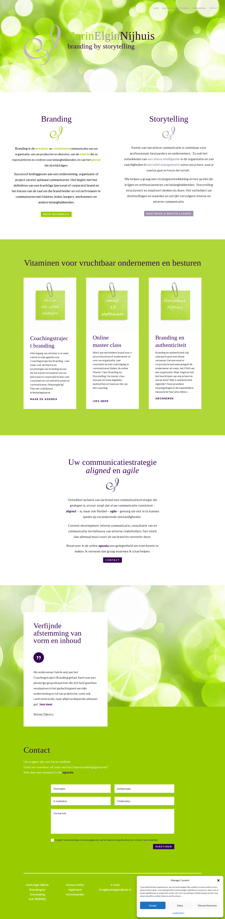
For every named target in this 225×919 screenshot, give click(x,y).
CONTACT (214, 8)
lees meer (101, 401)
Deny (180, 905)
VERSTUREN (163, 846)
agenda (103, 546)
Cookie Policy (178, 913)
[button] (218, 880)
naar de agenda (43, 399)
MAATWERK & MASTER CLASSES (175, 8)
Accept (153, 905)
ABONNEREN (164, 398)
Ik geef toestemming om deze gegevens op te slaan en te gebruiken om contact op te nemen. (106, 839)
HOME (156, 8)
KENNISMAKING (199, 8)
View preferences (207, 905)
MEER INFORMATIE (56, 214)
